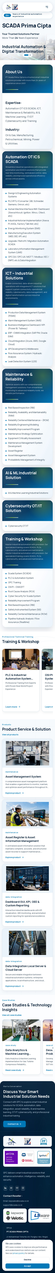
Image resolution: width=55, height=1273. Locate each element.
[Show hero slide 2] (30, 55)
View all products (10, 735)
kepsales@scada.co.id (19, 1201)
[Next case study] (53, 1048)
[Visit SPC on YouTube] (11, 1188)
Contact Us (13, 1124)
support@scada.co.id (12, 1205)
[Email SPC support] (17, 1188)
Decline (27, 1259)
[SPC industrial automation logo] (11, 1141)
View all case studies (11, 1015)
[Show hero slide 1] (26, 55)
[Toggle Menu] (47, 7)
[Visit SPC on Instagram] (23, 1188)
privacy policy (19, 1253)
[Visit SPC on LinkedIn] (5, 1188)
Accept (27, 1266)
